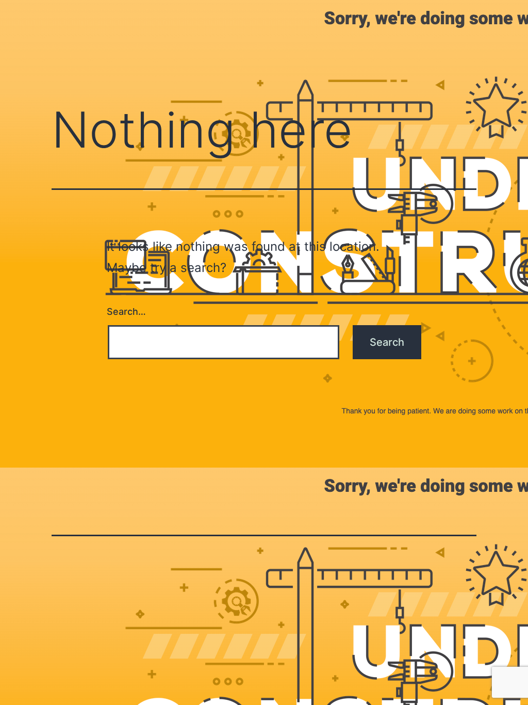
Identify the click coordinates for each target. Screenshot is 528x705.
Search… (126, 311)
